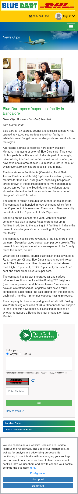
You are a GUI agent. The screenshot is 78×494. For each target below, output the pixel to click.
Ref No (27, 354)
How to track (14, 411)
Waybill (14, 354)
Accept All (38, 479)
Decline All (38, 485)
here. (33, 467)
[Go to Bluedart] (39, 5)
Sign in (67, 16)
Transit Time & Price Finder (19, 429)
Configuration (38, 473)
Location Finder (13, 423)
